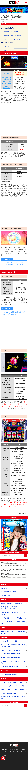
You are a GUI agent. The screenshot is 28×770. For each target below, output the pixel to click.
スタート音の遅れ (8, 46)
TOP (1, 6)
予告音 (5, 50)
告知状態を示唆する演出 (7, 43)
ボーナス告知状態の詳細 (7, 28)
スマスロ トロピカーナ (18, 6)
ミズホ (11, 6)
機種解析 (6, 6)
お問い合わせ (5, 749)
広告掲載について (21, 751)
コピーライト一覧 (6, 751)
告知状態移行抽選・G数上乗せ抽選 (12, 35)
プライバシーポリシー (15, 749)
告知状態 (6, 73)
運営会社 (24, 749)
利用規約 (14, 751)
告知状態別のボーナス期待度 (11, 31)
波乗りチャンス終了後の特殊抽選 (12, 39)
